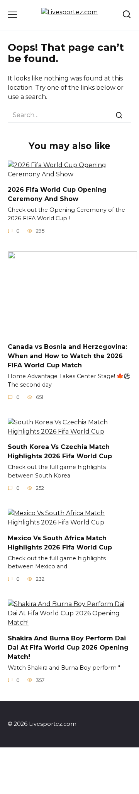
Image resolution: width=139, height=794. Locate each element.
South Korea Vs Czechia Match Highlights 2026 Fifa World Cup (60, 451)
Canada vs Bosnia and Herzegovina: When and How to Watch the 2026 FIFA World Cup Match (67, 356)
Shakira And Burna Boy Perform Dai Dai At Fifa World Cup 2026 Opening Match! (68, 647)
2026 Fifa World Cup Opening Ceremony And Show (57, 194)
